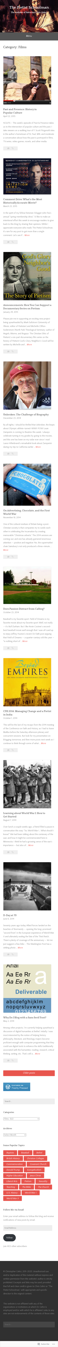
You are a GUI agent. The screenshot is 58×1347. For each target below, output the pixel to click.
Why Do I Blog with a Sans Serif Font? (24, 1017)
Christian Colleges (35, 1158)
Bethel (39, 1152)
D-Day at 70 (10, 915)
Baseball (25, 1152)
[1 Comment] (8, 454)
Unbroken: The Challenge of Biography (26, 414)
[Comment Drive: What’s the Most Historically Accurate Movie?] (12, 242)
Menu (29, 36)
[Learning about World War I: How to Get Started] (12, 852)
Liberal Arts (11, 1181)
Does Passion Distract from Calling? (24, 609)
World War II (12, 1198)
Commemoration (14, 1164)
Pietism (28, 1181)
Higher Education (14, 1175)
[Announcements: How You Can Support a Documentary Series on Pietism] (12, 351)
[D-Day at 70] (12, 954)
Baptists (10, 1152)
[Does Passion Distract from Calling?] (12, 648)
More (27, 235)
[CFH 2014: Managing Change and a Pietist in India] (12, 750)
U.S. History (12, 1193)
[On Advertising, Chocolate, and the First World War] (12, 557)
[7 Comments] (8, 242)
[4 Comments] (8, 1060)
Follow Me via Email (13, 1210)
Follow (9, 1237)
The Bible (26, 1187)
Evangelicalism (34, 1170)
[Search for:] (29, 1101)
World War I (30, 1193)
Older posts (29, 1073)
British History (13, 1158)
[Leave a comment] (8, 148)
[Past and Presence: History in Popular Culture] (12, 148)
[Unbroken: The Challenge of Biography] (12, 454)
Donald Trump (13, 1170)
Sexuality (43, 1181)
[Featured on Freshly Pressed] (16, 1090)
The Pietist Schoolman (29, 7)
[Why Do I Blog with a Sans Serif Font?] (12, 1060)
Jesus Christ (35, 1175)
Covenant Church (38, 1164)
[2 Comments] (8, 351)
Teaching (10, 1187)
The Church (43, 1187)
